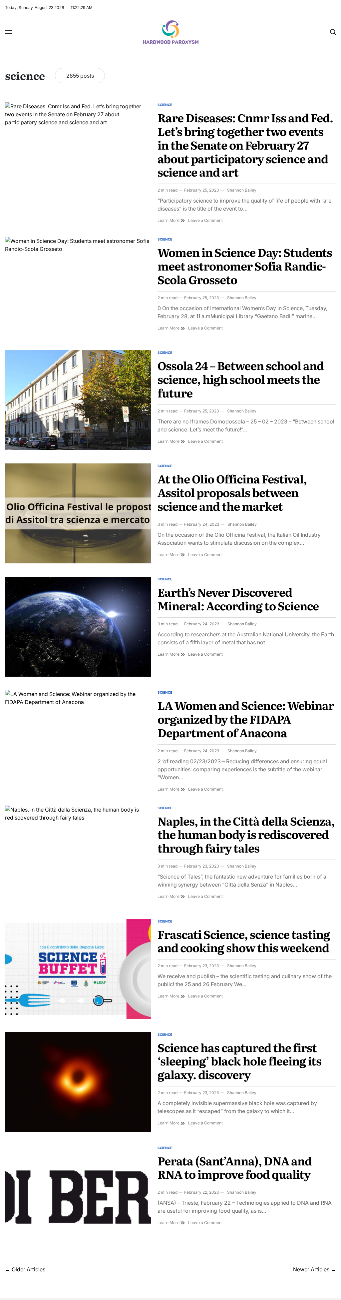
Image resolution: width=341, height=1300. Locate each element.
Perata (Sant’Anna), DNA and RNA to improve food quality (235, 1167)
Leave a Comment (205, 221)
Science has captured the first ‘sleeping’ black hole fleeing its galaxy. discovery (239, 1061)
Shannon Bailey (241, 190)
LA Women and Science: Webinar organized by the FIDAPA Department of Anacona (246, 719)
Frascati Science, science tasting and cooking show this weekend (244, 941)
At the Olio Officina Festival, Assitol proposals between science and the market (232, 492)
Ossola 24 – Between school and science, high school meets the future (241, 379)
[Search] (333, 32)
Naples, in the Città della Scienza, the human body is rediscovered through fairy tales (246, 834)
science (165, 105)
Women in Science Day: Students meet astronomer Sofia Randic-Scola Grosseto (245, 266)
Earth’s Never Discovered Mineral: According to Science (238, 598)
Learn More (171, 221)
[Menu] (8, 32)
